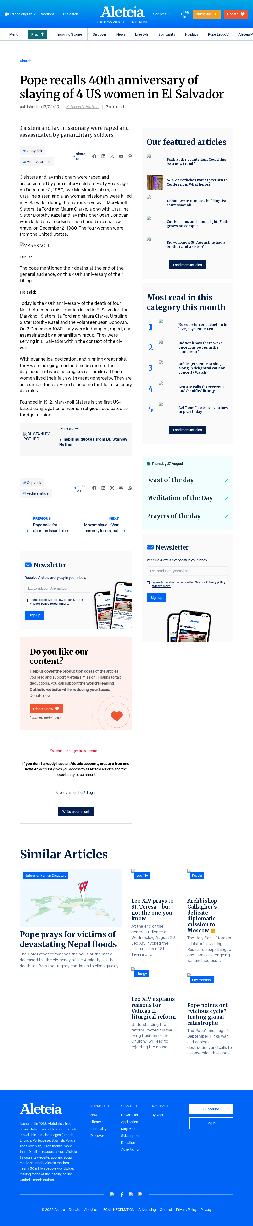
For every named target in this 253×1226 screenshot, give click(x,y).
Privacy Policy (186, 1209)
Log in (186, 14)
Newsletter (129, 1115)
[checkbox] (26, 600)
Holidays (191, 34)
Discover (99, 34)
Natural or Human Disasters (45, 875)
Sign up (34, 615)
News (120, 34)
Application (129, 1122)
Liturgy (141, 974)
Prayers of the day (174, 516)
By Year (157, 1115)
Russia (197, 875)
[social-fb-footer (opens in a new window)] (122, 1194)
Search (72, 14)
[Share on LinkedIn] (103, 156)
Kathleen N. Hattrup (82, 106)
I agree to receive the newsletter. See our (56, 602)
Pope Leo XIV (218, 34)
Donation (128, 1142)
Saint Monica (140, 22)
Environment (202, 980)
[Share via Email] (121, 156)
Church (25, 60)
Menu (13, 34)
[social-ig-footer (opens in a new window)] (140, 1194)
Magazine (128, 1129)
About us (91, 1209)
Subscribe (204, 14)
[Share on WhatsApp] (130, 156)
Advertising (130, 1149)
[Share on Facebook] (94, 156)
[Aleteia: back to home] (122, 11)
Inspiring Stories (70, 34)
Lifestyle (141, 34)
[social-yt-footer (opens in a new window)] (112, 1194)
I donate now (43, 708)
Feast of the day (170, 480)
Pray (34, 34)
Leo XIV (142, 875)
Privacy (206, 1209)
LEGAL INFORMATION (118, 1209)
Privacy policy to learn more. (49, 604)
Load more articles (187, 264)
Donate (233, 14)
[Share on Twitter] (112, 156)
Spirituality (166, 34)
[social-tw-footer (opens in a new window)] (131, 1194)
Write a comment (76, 811)
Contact (166, 1209)
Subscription (130, 1135)
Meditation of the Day (180, 498)
